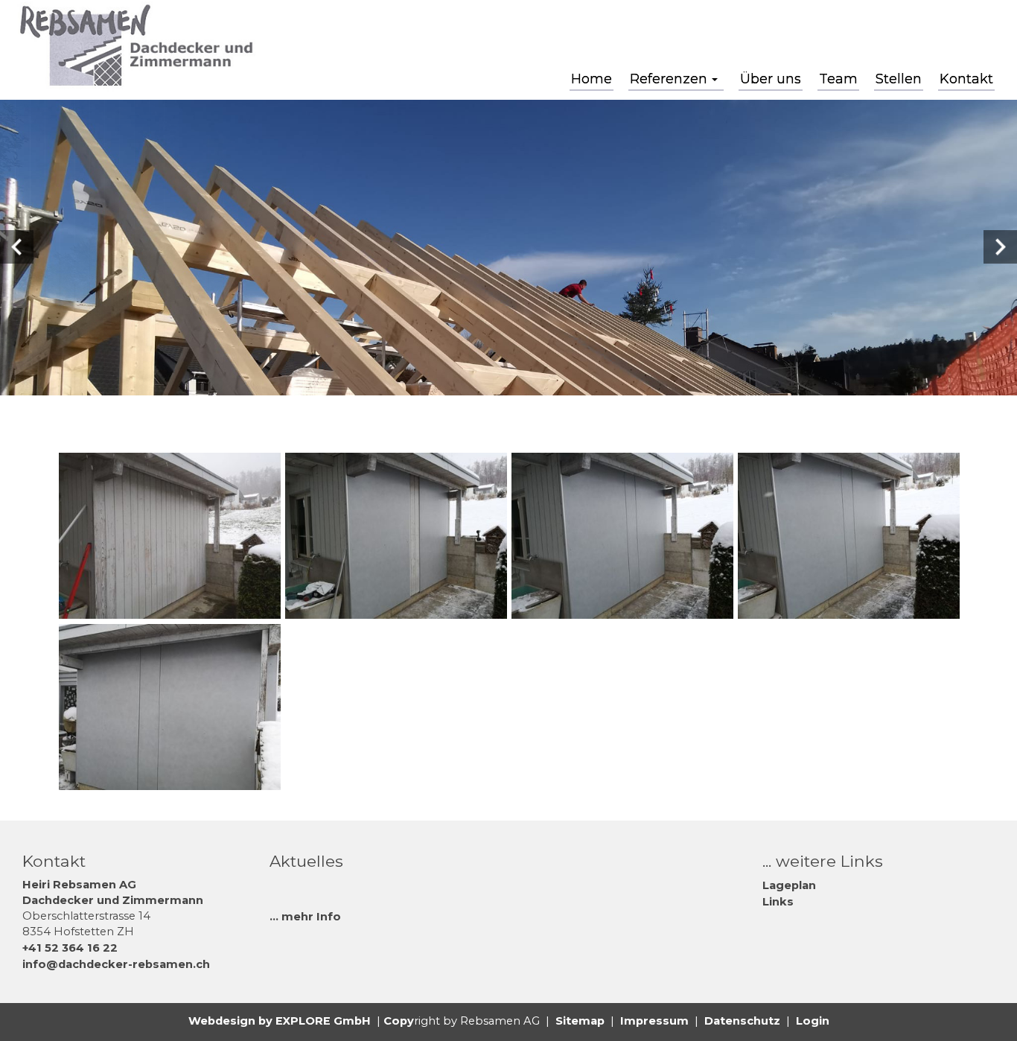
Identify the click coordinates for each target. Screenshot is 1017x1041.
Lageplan (789, 885)
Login (812, 1021)
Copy (398, 1021)
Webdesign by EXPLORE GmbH (279, 1021)
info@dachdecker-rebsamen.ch (116, 964)
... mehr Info (305, 916)
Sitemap (580, 1021)
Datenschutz (742, 1021)
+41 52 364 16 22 (70, 948)
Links (778, 901)
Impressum (654, 1021)
